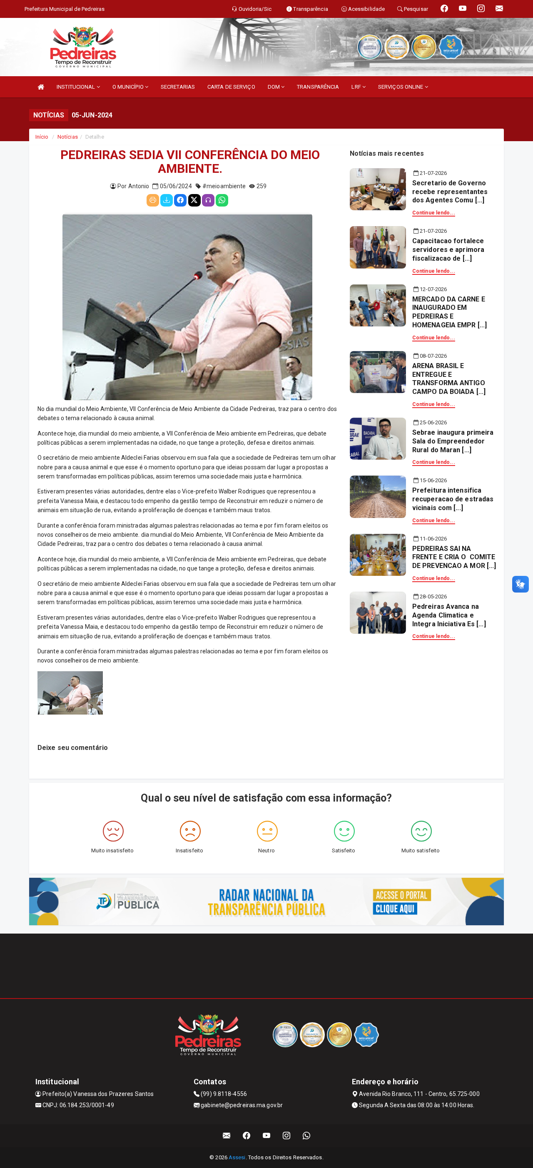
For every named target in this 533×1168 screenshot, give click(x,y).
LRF (356, 87)
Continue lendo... (433, 213)
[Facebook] (180, 200)
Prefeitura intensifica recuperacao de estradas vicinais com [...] (452, 499)
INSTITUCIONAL (76, 87)
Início (42, 137)
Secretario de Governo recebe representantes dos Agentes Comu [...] (450, 191)
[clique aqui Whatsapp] (306, 1135)
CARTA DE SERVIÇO (231, 87)
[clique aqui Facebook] (246, 1135)
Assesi (237, 1157)
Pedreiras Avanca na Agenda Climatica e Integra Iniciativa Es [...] (449, 615)
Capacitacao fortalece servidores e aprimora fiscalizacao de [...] (448, 249)
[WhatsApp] (222, 200)
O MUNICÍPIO (128, 87)
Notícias (67, 137)
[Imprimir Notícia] (153, 200)
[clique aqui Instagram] (286, 1135)
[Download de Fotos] (166, 200)
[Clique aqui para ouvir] (208, 200)
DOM (274, 87)
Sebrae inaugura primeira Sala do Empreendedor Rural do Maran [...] (452, 441)
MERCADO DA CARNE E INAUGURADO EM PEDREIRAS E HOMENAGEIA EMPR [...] (449, 312)
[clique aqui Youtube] (266, 1135)
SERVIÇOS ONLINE (401, 87)
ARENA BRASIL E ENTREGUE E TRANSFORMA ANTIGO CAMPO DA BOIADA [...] (449, 379)
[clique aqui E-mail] (226, 1135)
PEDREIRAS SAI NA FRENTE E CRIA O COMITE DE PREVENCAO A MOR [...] (454, 557)
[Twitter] (194, 200)
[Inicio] (40, 86)
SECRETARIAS (178, 87)
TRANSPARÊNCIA (318, 87)
